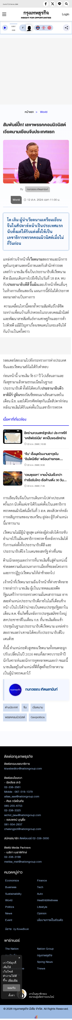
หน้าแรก (29, 111)
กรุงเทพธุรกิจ (44, 955)
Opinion (41, 913)
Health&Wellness (47, 900)
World (43, 111)
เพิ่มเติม (13, 980)
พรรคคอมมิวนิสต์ (15, 717)
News (8, 913)
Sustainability (13, 893)
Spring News (45, 961)
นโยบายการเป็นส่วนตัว (50, 920)
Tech (40, 887)
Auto (40, 893)
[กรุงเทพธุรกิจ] (36, 14)
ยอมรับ (11, 988)
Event (8, 920)
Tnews (41, 968)
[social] (45, 3)
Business (10, 887)
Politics (9, 906)
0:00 (13, 26)
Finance (42, 880)
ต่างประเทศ (11, 707)
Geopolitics (38, 717)
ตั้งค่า (11, 995)
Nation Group (45, 948)
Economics (12, 880)
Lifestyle (42, 906)
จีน (25, 707)
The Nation (12, 948)
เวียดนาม (37, 707)
